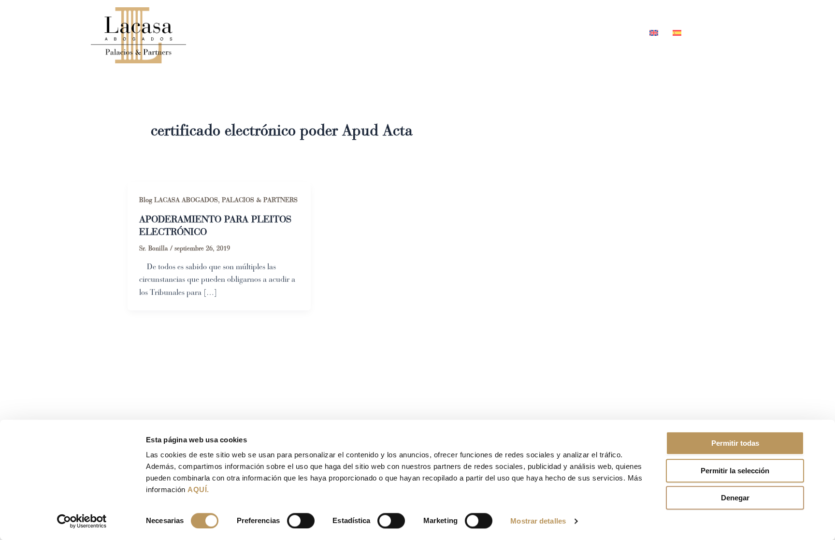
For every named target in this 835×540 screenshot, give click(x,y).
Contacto (612, 33)
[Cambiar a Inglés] (653, 33)
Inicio (419, 33)
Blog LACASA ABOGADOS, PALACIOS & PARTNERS (218, 200)
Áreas (513, 33)
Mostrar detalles (538, 521)
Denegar (735, 498)
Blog (564, 33)
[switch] (301, 520)
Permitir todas (735, 443)
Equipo (466, 33)
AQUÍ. (198, 489)
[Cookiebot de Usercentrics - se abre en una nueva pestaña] (82, 521)
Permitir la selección (735, 471)
